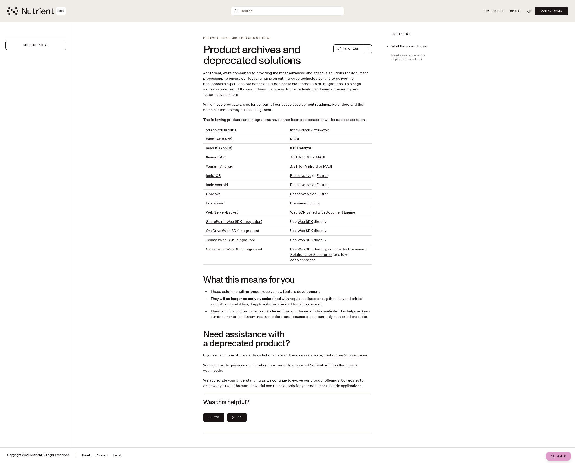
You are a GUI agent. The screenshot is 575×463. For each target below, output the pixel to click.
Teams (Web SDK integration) (230, 240)
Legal (117, 455)
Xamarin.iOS (216, 157)
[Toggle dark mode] (529, 11)
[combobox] (368, 48)
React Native (300, 175)
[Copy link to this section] (196, 279)
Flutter (322, 175)
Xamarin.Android (219, 166)
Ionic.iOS (213, 175)
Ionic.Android (217, 184)
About (85, 455)
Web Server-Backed (222, 212)
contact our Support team (345, 355)
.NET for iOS (300, 157)
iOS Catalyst (300, 148)
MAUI (294, 138)
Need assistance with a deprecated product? (408, 57)
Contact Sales (551, 10)
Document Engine (305, 203)
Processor (214, 203)
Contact (102, 455)
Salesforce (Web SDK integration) (234, 249)
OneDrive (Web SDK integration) (232, 230)
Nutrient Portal (36, 45)
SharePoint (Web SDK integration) (234, 221)
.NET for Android (304, 166)
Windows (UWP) (219, 138)
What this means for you (409, 46)
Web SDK (297, 212)
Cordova (213, 194)
